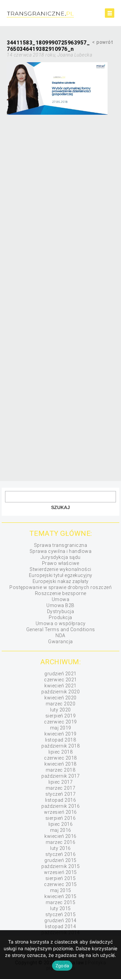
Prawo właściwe (60, 563)
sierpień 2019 (60, 715)
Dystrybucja (60, 611)
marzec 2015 (61, 902)
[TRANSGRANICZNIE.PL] (56, 15)
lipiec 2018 (60, 752)
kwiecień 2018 (60, 764)
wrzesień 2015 (60, 872)
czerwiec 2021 (60, 679)
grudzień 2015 (60, 860)
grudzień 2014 (60, 920)
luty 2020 (60, 709)
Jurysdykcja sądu (61, 557)
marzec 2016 (61, 842)
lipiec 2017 (60, 782)
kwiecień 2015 (60, 896)
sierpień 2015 (60, 878)
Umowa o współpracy (61, 623)
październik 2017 (60, 776)
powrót (104, 42)
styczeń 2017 (60, 794)
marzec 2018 (61, 770)
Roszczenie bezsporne (60, 593)
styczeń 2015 (60, 914)
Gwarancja (60, 641)
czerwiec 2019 (60, 721)
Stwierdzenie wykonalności (60, 569)
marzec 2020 (61, 703)
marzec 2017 (61, 788)
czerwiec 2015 (60, 884)
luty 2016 (60, 848)
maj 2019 (60, 727)
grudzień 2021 (60, 673)
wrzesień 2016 (60, 812)
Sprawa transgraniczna (60, 545)
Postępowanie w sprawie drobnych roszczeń (60, 587)
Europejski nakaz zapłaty (61, 581)
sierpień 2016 (60, 818)
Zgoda (62, 965)
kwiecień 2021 (60, 685)
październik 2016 (60, 806)
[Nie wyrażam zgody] (112, 954)
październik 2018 (60, 746)
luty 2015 (60, 908)
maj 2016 (60, 830)
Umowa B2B (60, 605)
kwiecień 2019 (60, 734)
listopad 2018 (60, 740)
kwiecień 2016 (60, 836)
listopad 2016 (60, 800)
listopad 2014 (60, 926)
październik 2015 (60, 866)
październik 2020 (60, 691)
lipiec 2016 (60, 824)
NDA (60, 635)
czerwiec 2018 (60, 758)
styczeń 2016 (60, 854)
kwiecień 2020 (60, 697)
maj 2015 (60, 890)
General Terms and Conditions (60, 629)
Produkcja (60, 617)
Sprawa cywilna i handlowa (61, 551)
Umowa (61, 599)
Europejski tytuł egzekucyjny (60, 575)
